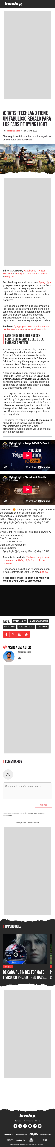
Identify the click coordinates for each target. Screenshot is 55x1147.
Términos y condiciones (32, 1121)
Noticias (33, 273)
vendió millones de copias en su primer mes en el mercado (26, 328)
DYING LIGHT (19, 621)
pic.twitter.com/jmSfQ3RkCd (36, 519)
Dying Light (45, 282)
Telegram (9, 276)
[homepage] (13, 4)
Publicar (43, 805)
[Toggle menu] (47, 3)
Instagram (20, 273)
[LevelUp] (8, 1134)
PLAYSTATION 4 (26, 627)
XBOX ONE (42, 627)
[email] (19, 658)
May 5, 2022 (43, 522)
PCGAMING (9, 627)
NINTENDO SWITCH (38, 621)
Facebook (29, 270)
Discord (44, 273)
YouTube (7, 273)
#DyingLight (14, 519)
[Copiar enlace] (26, 634)
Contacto (18, 1121)
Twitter (41, 270)
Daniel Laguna (13, 131)
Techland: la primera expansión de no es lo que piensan (26, 560)
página (44, 572)
